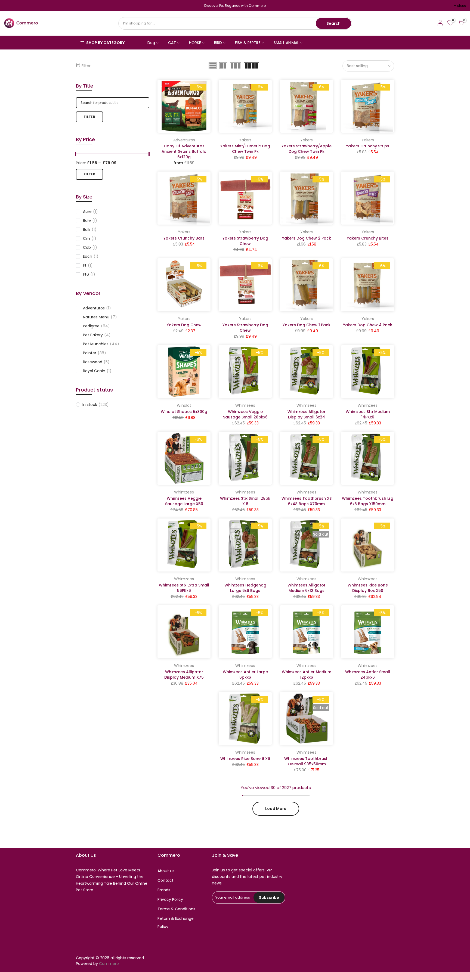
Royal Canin (97, 371)
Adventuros (97, 308)
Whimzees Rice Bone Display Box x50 (368, 587)
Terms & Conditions (176, 909)
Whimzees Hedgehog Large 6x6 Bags (245, 587)
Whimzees (245, 405)
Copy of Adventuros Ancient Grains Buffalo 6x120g (184, 151)
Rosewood (96, 362)
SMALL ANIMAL (286, 42)
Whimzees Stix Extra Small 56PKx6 (184, 587)
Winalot (184, 405)
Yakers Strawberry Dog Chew (245, 240)
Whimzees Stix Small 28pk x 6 (245, 501)
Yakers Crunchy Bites (367, 238)
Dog (151, 42)
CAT (172, 42)
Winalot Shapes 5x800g (184, 411)
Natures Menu (100, 317)
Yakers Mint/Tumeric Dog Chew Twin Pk (245, 148)
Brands (163, 890)
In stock (95, 404)
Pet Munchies (101, 344)
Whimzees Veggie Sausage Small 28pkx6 (245, 414)
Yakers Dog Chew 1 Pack (306, 325)
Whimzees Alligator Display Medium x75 (184, 674)
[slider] (76, 154)
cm (89, 238)
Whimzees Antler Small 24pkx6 (367, 674)
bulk (90, 229)
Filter (86, 66)
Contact (165, 880)
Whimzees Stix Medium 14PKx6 (368, 414)
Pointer (94, 353)
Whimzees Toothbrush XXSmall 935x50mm (306, 761)
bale (90, 220)
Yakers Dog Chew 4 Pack (367, 325)
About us (165, 871)
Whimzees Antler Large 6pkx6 (245, 674)
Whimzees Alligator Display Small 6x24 (306, 414)
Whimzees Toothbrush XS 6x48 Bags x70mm (307, 501)
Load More (275, 808)
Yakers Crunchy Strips (367, 146)
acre (90, 211)
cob (90, 247)
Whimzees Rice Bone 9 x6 (245, 758)
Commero (109, 963)
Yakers (245, 140)
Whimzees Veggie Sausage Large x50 (184, 501)
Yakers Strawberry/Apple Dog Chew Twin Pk (307, 148)
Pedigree (96, 326)
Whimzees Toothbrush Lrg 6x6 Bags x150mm (367, 501)
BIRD (218, 42)
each (90, 256)
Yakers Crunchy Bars (184, 238)
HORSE (195, 42)
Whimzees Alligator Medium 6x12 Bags (306, 587)
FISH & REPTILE (248, 42)
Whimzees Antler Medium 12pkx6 (306, 674)
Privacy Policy (170, 899)
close (11, 5)
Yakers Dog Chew (184, 325)
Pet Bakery (97, 335)
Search (333, 23)
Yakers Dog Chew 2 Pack (306, 238)
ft (88, 265)
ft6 (89, 274)
